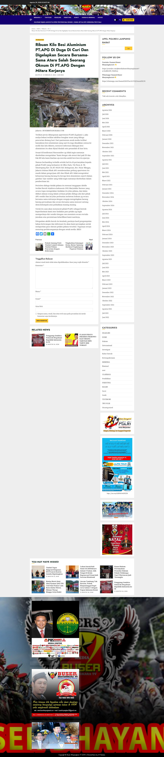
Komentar (39, 265)
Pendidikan (106, 379)
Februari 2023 (107, 284)
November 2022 (108, 297)
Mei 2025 (105, 172)
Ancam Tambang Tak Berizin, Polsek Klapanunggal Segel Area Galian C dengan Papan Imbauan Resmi (72, 586)
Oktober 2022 (107, 301)
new (103, 370)
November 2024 (108, 197)
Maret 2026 (106, 131)
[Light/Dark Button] (116, 20)
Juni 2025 (105, 168)
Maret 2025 (106, 181)
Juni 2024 (105, 218)
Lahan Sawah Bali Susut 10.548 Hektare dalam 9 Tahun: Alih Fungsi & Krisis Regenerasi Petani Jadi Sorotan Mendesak (72, 572)
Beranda (37, 17)
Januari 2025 (106, 189)
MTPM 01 (39, 75)
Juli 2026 (105, 114)
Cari (128, 48)
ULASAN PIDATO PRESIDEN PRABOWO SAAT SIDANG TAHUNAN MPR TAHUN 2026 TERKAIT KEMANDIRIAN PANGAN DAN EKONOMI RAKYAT (71, 340)
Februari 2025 (107, 185)
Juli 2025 (105, 164)
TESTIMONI (106, 399)
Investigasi (106, 350)
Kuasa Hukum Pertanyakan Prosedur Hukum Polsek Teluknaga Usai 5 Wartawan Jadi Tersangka (106, 572)
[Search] (120, 20)
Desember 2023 (107, 243)
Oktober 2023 (107, 251)
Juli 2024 (105, 214)
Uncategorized (39, 39)
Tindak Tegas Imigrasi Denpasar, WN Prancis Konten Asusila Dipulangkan (38, 572)
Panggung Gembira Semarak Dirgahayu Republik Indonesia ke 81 (38, 340)
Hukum (105, 341)
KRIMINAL (106, 362)
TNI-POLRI (48, 17)
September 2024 (108, 205)
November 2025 (108, 147)
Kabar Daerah (107, 354)
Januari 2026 (106, 139)
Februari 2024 (107, 234)
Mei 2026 (105, 123)
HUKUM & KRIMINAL (88, 17)
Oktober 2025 (107, 152)
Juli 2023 (105, 263)
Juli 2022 (105, 313)
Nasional (105, 366)
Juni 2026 (105, 118)
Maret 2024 (106, 230)
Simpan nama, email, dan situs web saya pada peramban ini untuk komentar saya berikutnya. (61, 315)
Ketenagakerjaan (108, 358)
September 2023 (108, 255)
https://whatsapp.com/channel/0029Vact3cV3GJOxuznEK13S (123, 81)
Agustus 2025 (107, 160)
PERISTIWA (67, 17)
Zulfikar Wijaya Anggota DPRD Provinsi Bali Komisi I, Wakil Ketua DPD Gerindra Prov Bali (67, 22)
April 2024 (106, 226)
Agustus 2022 (107, 309)
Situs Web (39, 306)
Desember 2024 (107, 193)
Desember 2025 (107, 143)
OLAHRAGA (106, 374)
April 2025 (106, 176)
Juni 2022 (105, 317)
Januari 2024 (106, 238)
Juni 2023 (105, 267)
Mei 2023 (105, 272)
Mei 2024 (105, 222)
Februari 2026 (107, 135)
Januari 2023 (106, 288)
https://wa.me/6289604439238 (117, 493)
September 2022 (108, 305)
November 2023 (108, 247)
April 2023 (106, 276)
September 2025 (108, 156)
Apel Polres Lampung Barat (116, 40)
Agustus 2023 (107, 259)
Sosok (100, 17)
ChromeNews (91, 755)
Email (38, 299)
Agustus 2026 (107, 110)
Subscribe (129, 20)
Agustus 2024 (107, 209)
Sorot (76, 17)
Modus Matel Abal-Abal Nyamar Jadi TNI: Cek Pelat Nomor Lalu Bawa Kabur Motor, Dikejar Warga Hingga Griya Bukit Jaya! (38, 586)
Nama (38, 291)
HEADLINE (57, 17)
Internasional (107, 345)
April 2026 (106, 127)
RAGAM (105, 387)
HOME (104, 337)
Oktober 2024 (107, 201)
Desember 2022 (107, 292)
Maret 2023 (106, 280)
